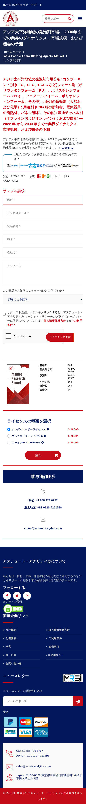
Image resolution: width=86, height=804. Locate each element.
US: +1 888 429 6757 (29, 750)
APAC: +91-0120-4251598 (32, 755)
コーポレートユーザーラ (26, 442)
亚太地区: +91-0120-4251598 (43, 507)
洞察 (8, 646)
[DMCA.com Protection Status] (13, 608)
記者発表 (10, 638)
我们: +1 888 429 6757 (43, 500)
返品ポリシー (56, 655)
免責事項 (53, 646)
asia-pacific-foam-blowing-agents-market (34, 56)
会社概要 (10, 630)
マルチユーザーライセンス (28, 436)
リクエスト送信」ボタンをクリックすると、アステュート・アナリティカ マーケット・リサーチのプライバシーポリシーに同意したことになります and (45, 318)
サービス (10, 655)
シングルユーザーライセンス (29, 429)
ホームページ (12, 51)
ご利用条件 (55, 638)
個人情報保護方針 (55, 320)
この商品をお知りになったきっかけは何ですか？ (34, 290)
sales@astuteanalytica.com (43, 528)
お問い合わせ (13, 663)
